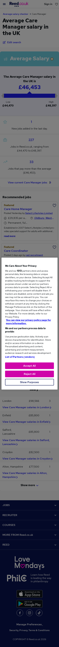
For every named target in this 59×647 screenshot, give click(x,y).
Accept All (29, 365)
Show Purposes (29, 382)
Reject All (29, 374)
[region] (29, 323)
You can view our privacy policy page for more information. (28, 321)
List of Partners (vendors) (20, 356)
